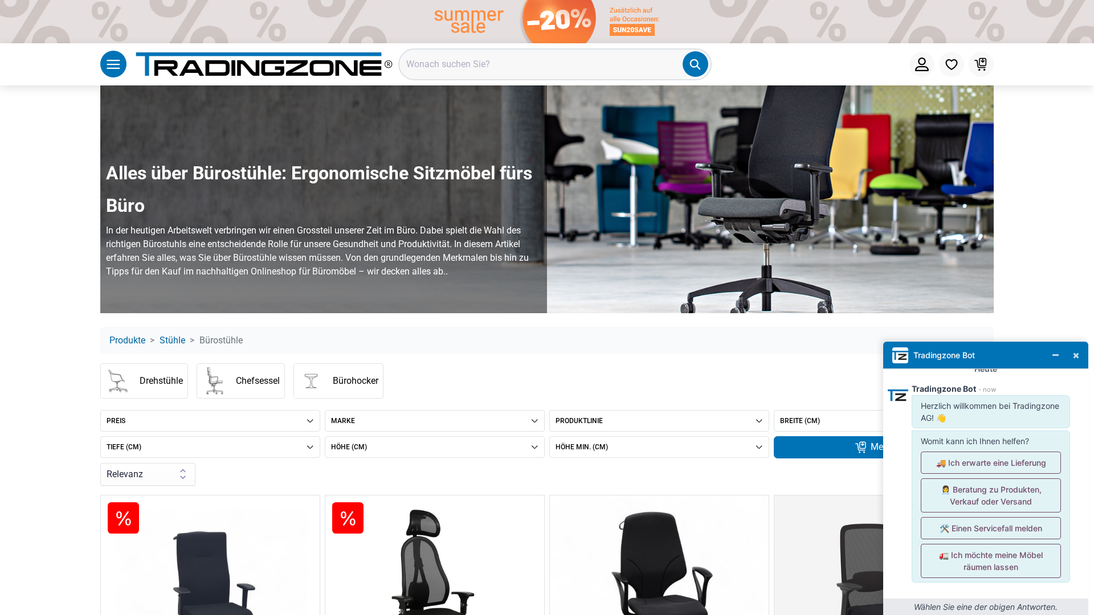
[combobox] (555, 64)
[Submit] (695, 64)
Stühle (172, 340)
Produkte (127, 340)
